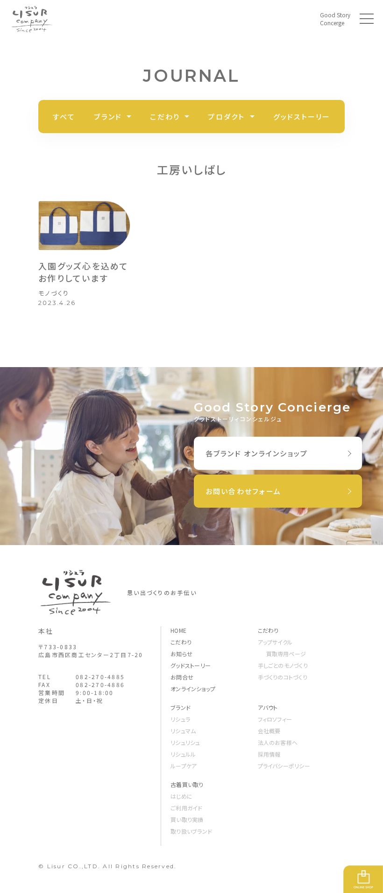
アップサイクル (275, 642)
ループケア (183, 766)
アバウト (268, 707)
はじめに (181, 796)
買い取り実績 (186, 819)
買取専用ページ (286, 654)
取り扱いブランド (191, 831)
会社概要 (269, 731)
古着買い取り (186, 784)
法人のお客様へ (278, 742)
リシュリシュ (185, 742)
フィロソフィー (275, 719)
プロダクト (226, 116)
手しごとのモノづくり (283, 665)
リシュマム (183, 731)
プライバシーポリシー (284, 766)
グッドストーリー (302, 116)
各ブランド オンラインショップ (257, 453)
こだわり (165, 116)
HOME (178, 630)
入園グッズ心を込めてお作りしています (83, 272)
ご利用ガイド (186, 808)
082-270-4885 (100, 676)
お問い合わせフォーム (244, 491)
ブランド (108, 116)
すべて (64, 116)
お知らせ (181, 654)
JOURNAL (191, 75)
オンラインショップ (192, 689)
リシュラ (180, 719)
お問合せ (181, 677)
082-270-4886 (100, 684)
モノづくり (53, 293)
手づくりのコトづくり (282, 677)
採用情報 (269, 754)
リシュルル (183, 754)
